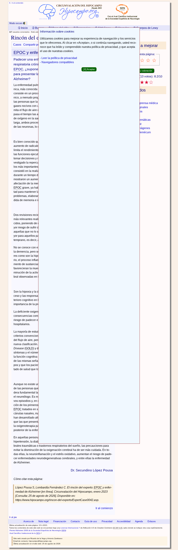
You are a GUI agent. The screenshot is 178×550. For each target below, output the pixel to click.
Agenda (139, 521)
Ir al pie (13, 517)
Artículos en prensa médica (141, 103)
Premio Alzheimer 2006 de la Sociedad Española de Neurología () (38, 530)
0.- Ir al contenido (16, 3)
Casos (17, 44)
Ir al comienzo (104, 508)
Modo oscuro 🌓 (17, 23)
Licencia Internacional (69, 528)
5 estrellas (154, 60)
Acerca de (28, 521)
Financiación (59, 521)
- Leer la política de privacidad (58, 58)
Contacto (75, 521)
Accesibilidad (123, 521)
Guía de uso (90, 521)
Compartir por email (35, 44)
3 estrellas (142, 60)
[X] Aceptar (89, 69)
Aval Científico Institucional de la (25, 533)
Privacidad (107, 521)
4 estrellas (148, 60)
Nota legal (43, 521)
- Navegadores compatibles (57, 62)
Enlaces (152, 521)
